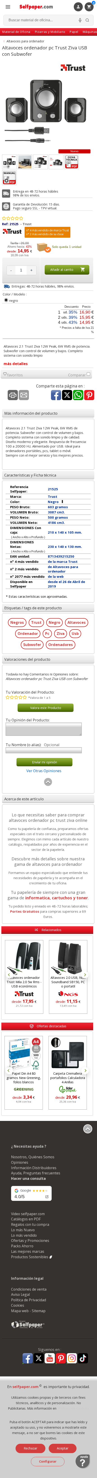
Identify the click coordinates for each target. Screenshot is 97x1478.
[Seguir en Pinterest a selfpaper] (61, 1359)
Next (84, 974)
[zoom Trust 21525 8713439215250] (56, 162)
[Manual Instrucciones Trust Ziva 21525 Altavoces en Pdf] (9, 177)
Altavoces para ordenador (25, 41)
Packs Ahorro (22, 1245)
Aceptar (62, 1448)
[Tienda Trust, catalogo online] (12, 234)
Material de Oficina (16, 32)
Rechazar (30, 1448)
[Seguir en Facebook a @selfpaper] (28, 1359)
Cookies (17, 1305)
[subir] (48, 785)
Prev (9, 974)
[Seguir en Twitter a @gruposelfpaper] (39, 1358)
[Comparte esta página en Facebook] (56, 395)
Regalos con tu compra (30, 1224)
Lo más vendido (24, 1235)
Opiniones (19, 1162)
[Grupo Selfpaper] (28, 1328)
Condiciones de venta (28, 1289)
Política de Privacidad (28, 1299)
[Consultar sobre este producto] (24, 395)
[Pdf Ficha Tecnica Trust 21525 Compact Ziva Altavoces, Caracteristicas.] (71, 162)
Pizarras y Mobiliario (50, 32)
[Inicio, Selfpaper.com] (36, 7)
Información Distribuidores (33, 1167)
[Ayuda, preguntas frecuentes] (83, 1467)
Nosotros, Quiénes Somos (32, 1156)
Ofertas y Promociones (30, 1240)
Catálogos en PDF (26, 1219)
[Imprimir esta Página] (13, 395)
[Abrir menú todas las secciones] (7, 6)
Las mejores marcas (27, 1251)
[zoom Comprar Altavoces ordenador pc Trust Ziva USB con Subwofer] (40, 162)
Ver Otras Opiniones (43, 770)
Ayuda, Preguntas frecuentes (35, 1173)
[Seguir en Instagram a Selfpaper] (72, 1359)
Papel (74, 32)
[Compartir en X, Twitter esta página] (67, 395)
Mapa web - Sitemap (28, 1310)
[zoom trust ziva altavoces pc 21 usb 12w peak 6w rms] (9, 162)
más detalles (16, 363)
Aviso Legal (20, 1294)
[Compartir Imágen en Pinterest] (89, 395)
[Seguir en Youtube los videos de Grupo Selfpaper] (50, 1358)
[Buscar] (87, 20)
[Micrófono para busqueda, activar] (80, 20)
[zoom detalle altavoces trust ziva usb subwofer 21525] (25, 162)
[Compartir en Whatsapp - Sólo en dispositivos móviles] (78, 395)
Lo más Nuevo (23, 1229)
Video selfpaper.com (28, 1213)
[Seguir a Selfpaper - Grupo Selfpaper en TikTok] (83, 1358)
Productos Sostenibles (30, 1256)
